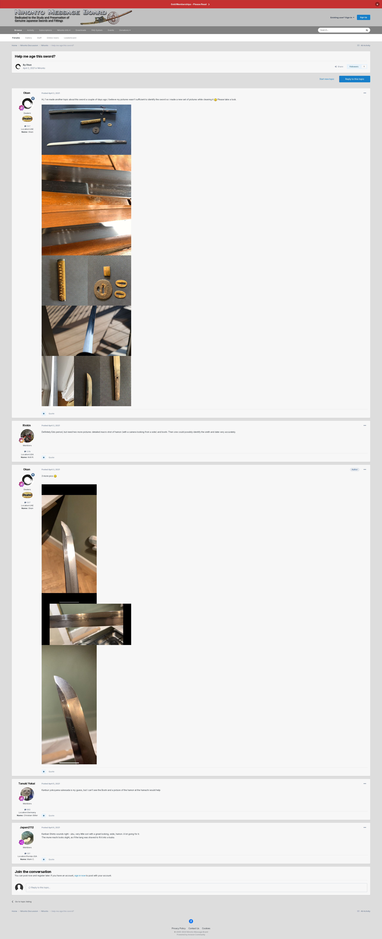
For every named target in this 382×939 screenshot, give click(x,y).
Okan (29, 65)
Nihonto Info (63, 30)
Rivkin (27, 425)
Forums (16, 38)
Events (111, 30)
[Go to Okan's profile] (18, 66)
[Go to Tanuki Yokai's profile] (27, 794)
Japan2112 (27, 827)
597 (28, 126)
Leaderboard (70, 38)
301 (28, 853)
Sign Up (363, 17)
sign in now (80, 875)
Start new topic (326, 79)
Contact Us (193, 928)
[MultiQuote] (44, 414)
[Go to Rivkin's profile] (27, 436)
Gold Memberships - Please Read (189, 4)
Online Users (53, 38)
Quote (51, 413)
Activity (30, 30)
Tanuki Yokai (26, 783)
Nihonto (41, 68)
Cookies (206, 928)
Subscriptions (45, 30)
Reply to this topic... (40, 887)
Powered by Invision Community (191, 934)
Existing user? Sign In (341, 17)
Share (339, 66)
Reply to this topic (354, 79)
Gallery (28, 38)
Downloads (81, 30)
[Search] (367, 30)
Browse (18, 30)
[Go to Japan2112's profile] (27, 838)
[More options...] (365, 93)
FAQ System (97, 30)
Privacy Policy (179, 928)
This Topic (355, 30)
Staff (39, 38)
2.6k (28, 451)
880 (28, 809)
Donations (124, 30)
